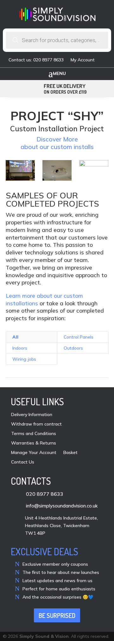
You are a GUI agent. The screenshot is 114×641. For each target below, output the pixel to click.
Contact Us (22, 462)
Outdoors (73, 348)
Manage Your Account (33, 452)
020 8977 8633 (44, 494)
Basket (70, 452)
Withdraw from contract (36, 424)
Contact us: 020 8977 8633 (36, 60)
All (15, 337)
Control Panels (78, 337)
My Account (83, 60)
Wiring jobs (24, 359)
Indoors (19, 348)
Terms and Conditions (33, 433)
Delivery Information (31, 414)
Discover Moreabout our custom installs (57, 143)
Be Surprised (57, 615)
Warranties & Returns (33, 443)
